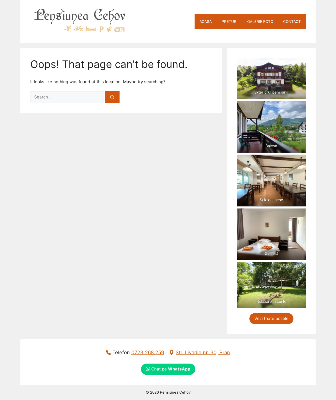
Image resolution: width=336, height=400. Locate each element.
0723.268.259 (147, 352)
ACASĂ (205, 21)
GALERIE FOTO (260, 21)
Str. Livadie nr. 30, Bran (203, 352)
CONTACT (292, 21)
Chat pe (170, 369)
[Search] (112, 97)
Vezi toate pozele (271, 318)
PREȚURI (229, 21)
